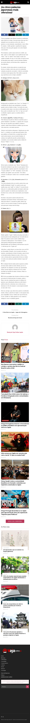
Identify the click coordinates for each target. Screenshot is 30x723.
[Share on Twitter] (11, 35)
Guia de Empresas (5, 673)
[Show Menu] (1, 2)
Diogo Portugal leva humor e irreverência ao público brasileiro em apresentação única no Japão (15, 425)
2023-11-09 (6, 609)
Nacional (3, 668)
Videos (3, 675)
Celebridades (5, 361)
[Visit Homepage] (15, 2)
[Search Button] (28, 2)
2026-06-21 (4, 486)
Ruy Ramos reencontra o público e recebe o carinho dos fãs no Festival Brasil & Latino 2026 (13, 366)
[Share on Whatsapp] (19, 35)
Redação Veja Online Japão (15, 332)
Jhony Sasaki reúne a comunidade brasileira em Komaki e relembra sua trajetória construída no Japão (13, 483)
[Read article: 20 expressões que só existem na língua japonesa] (15, 540)
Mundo (2, 666)
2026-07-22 (4, 370)
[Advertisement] (15, 699)
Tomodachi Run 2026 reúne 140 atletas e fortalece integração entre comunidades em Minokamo (15, 396)
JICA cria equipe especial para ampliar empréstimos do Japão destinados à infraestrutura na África (14, 577)
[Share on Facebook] (4, 35)
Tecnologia (3, 670)
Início (2, 656)
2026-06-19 (4, 516)
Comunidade (3, 661)
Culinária (3, 664)
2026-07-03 (4, 457)
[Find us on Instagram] (3, 717)
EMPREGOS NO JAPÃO (6, 677)
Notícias (5, 574)
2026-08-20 (6, 581)
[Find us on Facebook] (1, 717)
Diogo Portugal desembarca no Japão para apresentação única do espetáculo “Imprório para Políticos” (14, 512)
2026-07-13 (4, 429)
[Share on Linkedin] (25, 35)
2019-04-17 (6, 553)
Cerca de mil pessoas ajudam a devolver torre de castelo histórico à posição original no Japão (14, 633)
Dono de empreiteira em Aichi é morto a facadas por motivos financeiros (13, 605)
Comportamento (4, 663)
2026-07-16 (4, 399)
